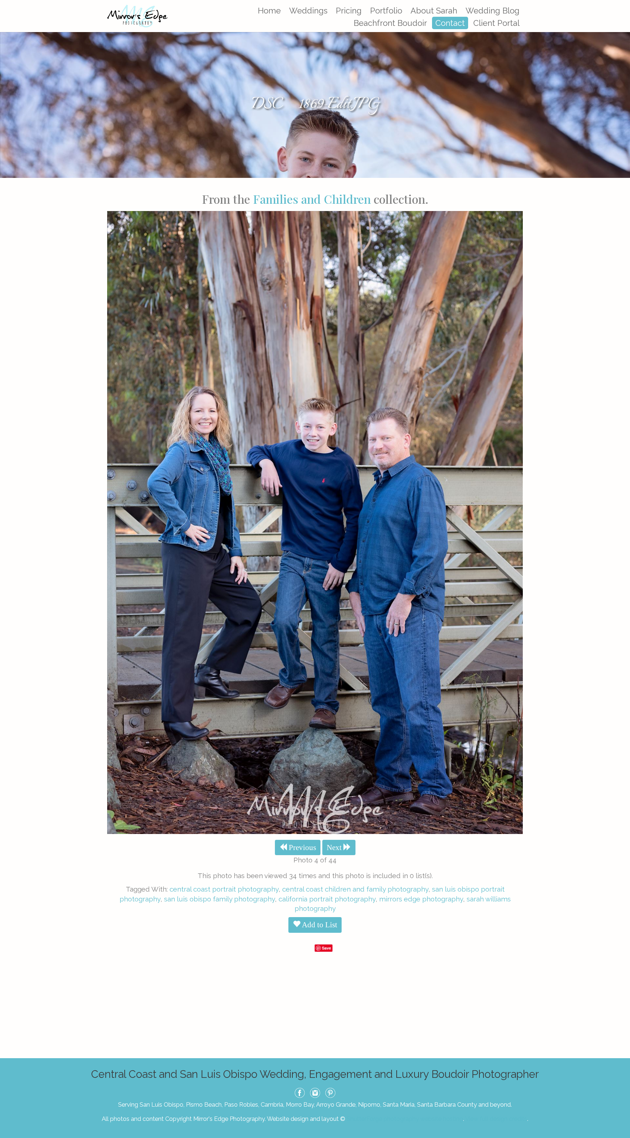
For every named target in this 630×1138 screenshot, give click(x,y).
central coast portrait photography (224, 889)
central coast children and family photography (355, 889)
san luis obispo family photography (219, 899)
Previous (301, 847)
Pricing (349, 10)
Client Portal (496, 23)
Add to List (318, 924)
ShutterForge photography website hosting (405, 1118)
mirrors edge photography (421, 899)
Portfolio (386, 10)
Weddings (308, 10)
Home (269, 10)
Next (335, 847)
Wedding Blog (493, 10)
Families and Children (312, 199)
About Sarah (434, 10)
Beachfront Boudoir (390, 23)
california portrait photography (327, 899)
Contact (450, 23)
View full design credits (496, 1118)
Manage (620, 3)
